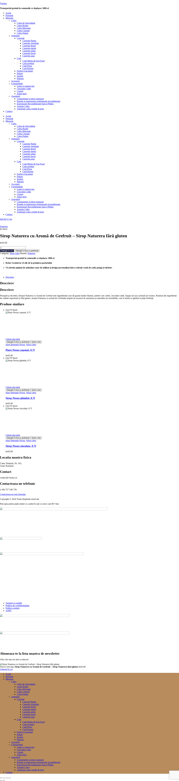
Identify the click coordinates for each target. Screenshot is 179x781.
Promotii (9, 15)
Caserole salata (29, 51)
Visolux (3, 3)
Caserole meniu (29, 48)
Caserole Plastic (29, 41)
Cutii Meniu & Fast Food (33, 61)
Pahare (20, 73)
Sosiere (20, 76)
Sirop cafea (15, 253)
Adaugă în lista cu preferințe (27, 251)
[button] (92, 18)
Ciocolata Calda (24, 88)
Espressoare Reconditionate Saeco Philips (35, 104)
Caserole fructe (29, 53)
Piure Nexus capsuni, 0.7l (20, 350)
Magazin (9, 18)
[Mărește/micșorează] (1, 777)
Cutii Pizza (27, 66)
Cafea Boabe (22, 25)
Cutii (19, 58)
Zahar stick (22, 93)
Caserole (20, 38)
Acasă (8, 13)
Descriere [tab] (7, 283)
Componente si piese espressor (30, 99)
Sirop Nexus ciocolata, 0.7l (21, 446)
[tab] (92, 277)
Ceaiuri (20, 91)
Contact (9, 111)
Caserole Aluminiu (30, 43)
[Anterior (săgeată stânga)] (1, 780)
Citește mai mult (13, 339)
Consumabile (17, 83)
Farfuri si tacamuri (25, 71)
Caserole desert (29, 46)
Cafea (13, 20)
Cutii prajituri (28, 63)
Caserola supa (28, 56)
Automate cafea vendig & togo (30, 109)
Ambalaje (15, 35)
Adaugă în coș (7, 251)
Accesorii (15, 81)
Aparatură (15, 96)
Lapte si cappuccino (25, 86)
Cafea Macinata (24, 28)
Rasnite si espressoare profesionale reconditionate (38, 101)
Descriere (10, 277)
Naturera (4, 226)
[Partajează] (7, 777)
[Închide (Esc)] (9, 777)
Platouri (20, 78)
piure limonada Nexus (15, 344)
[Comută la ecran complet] (4, 777)
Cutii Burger (27, 68)
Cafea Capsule (23, 30)
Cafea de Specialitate (26, 23)
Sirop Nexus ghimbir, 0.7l (20, 398)
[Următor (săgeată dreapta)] (4, 780)
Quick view (36, 342)
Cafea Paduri (22, 33)
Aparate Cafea (23, 106)
